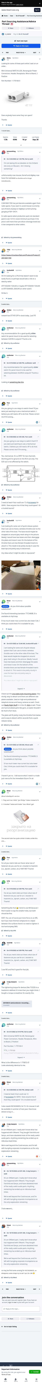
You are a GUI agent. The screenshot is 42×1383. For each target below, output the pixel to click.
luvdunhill (10, 270)
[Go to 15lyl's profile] (3, 250)
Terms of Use (6, 1374)
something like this (17, 382)
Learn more (4, 3)
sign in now (12, 1302)
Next (34, 52)
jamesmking (11, 151)
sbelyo (9, 310)
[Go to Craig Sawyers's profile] (3, 983)
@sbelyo (5, 606)
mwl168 (9, 943)
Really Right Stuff (10, 705)
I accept (36, 1372)
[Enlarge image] (22, 1053)
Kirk (28, 705)
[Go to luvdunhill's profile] (3, 271)
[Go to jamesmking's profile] (3, 152)
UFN (8, 881)
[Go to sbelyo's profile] (3, 311)
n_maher (8, 34)
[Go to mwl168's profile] (3, 943)
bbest (9, 1082)
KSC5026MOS (32, 502)
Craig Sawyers (12, 982)
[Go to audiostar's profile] (3, 329)
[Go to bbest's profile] (3, 1083)
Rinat (8, 601)
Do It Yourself (23, 34)
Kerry (9, 58)
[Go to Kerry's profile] (3, 59)
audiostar (10, 328)
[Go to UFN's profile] (3, 882)
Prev (7, 52)
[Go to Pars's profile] (3, 404)
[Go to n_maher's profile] (3, 34)
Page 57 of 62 (20, 52)
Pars (8, 403)
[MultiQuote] (3, 125)
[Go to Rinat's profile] (3, 601)
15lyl (8, 250)
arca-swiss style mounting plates (24, 694)
